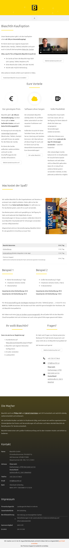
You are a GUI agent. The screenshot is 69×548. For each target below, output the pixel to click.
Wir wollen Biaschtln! (34, 155)
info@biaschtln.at (53, 363)
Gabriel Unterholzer (31, 413)
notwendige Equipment (9, 133)
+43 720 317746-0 (54, 358)
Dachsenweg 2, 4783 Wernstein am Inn (23, 467)
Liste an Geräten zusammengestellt (28, 314)
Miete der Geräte (27, 49)
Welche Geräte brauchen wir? (53, 61)
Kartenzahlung (7, 253)
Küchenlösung (7, 249)
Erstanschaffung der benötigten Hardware (21, 303)
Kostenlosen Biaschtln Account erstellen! (14, 78)
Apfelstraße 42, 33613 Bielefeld (20, 472)
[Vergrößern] (64, 201)
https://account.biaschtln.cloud (16, 343)
